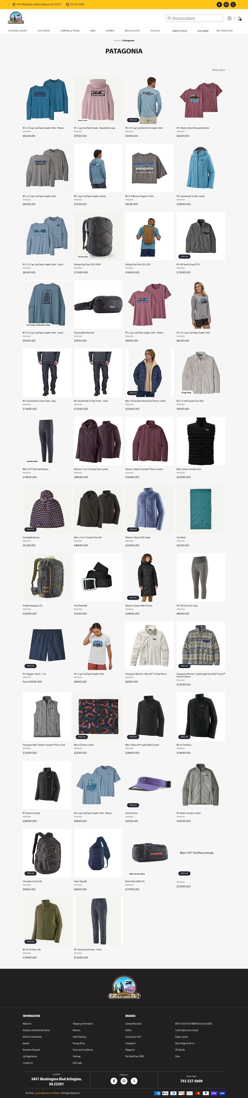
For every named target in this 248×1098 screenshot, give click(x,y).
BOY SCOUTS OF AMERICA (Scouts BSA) (193, 1024)
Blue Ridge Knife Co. (185, 1043)
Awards (26, 1043)
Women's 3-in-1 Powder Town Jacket (91, 469)
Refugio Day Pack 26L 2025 (138, 265)
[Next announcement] (239, 4)
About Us (27, 1024)
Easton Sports (181, 1037)
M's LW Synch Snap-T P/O (188, 265)
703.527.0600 (191, 1081)
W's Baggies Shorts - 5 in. (34, 674)
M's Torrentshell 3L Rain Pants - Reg (39, 401)
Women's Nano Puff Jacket (137, 538)
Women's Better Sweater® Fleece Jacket (144, 469)
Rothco (128, 1030)
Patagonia (129, 1050)
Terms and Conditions (83, 1050)
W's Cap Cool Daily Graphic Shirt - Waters (144, 333)
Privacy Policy (79, 1043)
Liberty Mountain (133, 1024)
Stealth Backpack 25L (33, 606)
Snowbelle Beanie (31, 538)
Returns (76, 1030)
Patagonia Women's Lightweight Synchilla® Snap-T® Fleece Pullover (201, 675)
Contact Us (28, 1063)
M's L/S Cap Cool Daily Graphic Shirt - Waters (43, 128)
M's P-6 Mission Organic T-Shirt (139, 196)
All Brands (180, 1050)
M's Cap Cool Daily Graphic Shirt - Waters (93, 813)
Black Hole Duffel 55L (135, 881)
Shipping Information (83, 1024)
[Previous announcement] (8, 4)
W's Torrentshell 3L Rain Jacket (191, 196)
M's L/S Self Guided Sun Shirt (190, 401)
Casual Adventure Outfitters (47, 1093)
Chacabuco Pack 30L (32, 881)
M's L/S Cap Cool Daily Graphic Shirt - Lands (43, 333)
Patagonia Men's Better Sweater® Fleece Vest (44, 745)
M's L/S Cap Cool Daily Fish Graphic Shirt (144, 128)
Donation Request (31, 1050)
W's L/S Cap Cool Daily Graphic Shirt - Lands (43, 265)
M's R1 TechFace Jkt (32, 950)
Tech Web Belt (80, 606)
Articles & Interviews (32, 1037)
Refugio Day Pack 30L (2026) (87, 265)
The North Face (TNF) (134, 1056)
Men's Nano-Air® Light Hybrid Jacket (142, 745)
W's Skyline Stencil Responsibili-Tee (193, 128)
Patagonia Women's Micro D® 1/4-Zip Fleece (146, 674)
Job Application (30, 1056)
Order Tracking (79, 1037)
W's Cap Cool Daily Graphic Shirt (89, 674)
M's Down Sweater (31, 813)
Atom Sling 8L (80, 881)
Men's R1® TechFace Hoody (196, 853)
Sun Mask (181, 538)
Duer (177, 1056)
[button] (194, 18)
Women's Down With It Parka (138, 606)
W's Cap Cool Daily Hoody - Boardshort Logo (94, 128)
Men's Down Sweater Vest (189, 469)
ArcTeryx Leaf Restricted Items (36, 1030)
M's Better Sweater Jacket (189, 813)
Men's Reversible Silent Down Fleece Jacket (145, 401)
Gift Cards (77, 1063)
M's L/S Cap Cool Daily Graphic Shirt (39, 196)
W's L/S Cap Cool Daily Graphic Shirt (193, 333)
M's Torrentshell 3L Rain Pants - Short (91, 401)
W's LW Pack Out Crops (187, 606)
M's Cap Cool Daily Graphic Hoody (90, 196)
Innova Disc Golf (133, 1037)
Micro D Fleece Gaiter (84, 745)
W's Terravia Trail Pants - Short (87, 950)
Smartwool (130, 1043)
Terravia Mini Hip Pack (84, 333)
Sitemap (76, 1056)
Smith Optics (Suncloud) (186, 1030)
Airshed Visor (131, 813)
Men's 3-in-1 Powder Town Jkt (88, 538)
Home (117, 40)
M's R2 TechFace (184, 745)
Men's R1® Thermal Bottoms (36, 469)
